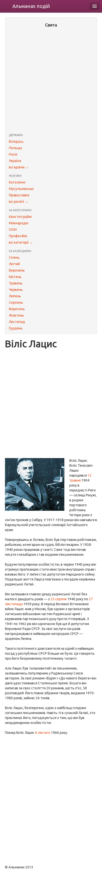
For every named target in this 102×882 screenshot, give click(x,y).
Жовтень (16, 315)
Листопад (17, 322)
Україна (15, 161)
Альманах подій (31, 6)
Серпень (16, 302)
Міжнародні (18, 223)
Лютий (14, 264)
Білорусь (16, 141)
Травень (16, 283)
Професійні (18, 236)
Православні (19, 195)
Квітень (15, 277)
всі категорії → (21, 242)
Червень (16, 290)
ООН (13, 230)
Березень (17, 270)
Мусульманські (21, 189)
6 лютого (42, 733)
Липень (15, 296)
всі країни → (19, 167)
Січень (14, 257)
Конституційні (20, 217)
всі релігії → (18, 202)
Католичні (17, 182)
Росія (13, 154)
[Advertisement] (51, 81)
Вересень (17, 309)
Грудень (16, 328)
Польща (15, 148)
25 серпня (59, 599)
